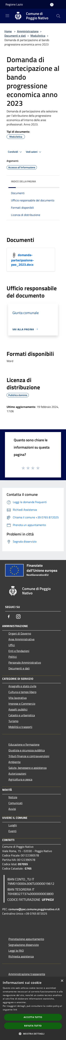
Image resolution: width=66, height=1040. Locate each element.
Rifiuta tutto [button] (33, 1025)
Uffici (11, 645)
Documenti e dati (15, 35)
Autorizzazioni (17, 773)
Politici (12, 656)
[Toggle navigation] (7, 15)
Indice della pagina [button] (23, 181)
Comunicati (15, 803)
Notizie (12, 797)
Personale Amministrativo (24, 662)
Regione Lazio (14, 4)
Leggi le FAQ (16, 950)
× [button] (61, 980)
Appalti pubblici (17, 709)
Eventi (12, 831)
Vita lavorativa (17, 698)
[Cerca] (58, 16)
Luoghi (12, 825)
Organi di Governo (19, 633)
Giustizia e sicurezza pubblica (26, 750)
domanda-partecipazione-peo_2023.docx (22, 259)
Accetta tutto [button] (33, 1017)
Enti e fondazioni (18, 651)
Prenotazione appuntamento (26, 939)
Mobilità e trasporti (20, 727)
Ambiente (14, 762)
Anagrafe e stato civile (22, 686)
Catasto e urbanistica (21, 715)
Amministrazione (27, 31)
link (15, 1009)
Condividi (13, 152)
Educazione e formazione (23, 744)
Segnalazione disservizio (23, 945)
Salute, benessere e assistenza (27, 768)
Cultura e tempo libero (22, 692)
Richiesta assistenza (21, 956)
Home (8, 31)
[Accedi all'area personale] (51, 4)
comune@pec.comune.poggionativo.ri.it (34, 909)
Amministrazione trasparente (26, 974)
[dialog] (33, 1008)
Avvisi (12, 809)
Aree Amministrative (21, 639)
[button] (32, 1033)
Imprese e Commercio (21, 703)
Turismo (13, 721)
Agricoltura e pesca (20, 779)
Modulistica (37, 35)
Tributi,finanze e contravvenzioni (28, 756)
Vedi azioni (32, 152)
